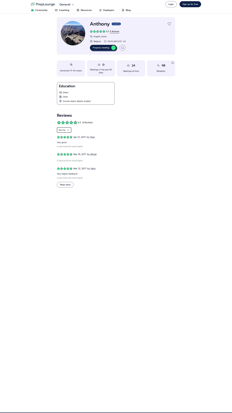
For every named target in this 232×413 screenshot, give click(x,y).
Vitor (92, 137)
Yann (93, 168)
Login (171, 4)
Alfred (93, 154)
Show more (65, 184)
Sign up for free (190, 4)
